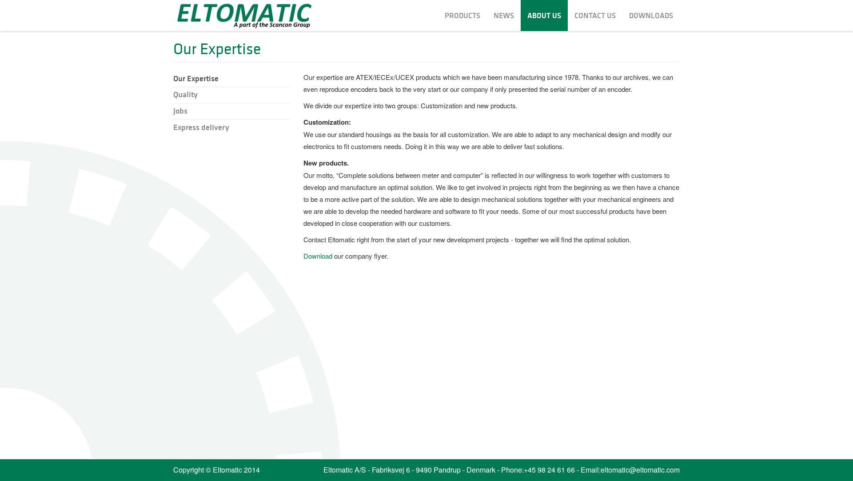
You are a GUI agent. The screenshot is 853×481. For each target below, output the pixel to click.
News (504, 15)
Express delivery (201, 127)
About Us (544, 15)
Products (462, 15)
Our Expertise (196, 78)
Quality (185, 94)
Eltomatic (244, 15)
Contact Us (595, 15)
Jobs (180, 111)
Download (317, 255)
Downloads (651, 15)
